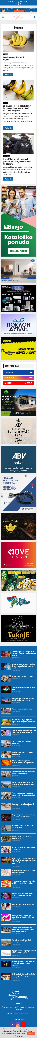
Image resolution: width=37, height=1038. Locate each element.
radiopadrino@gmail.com (21, 1013)
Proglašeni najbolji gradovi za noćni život (23, 688)
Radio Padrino (12, 2)
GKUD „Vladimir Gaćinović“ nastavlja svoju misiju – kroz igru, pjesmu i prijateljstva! (23, 976)
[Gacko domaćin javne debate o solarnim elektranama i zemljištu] (6, 784)
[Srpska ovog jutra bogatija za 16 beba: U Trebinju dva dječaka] (6, 806)
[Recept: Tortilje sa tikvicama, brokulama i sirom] (6, 839)
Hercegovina (7, 156)
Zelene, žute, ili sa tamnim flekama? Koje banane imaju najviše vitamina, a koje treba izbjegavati (17, 108)
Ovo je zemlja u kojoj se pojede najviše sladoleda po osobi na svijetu (23, 721)
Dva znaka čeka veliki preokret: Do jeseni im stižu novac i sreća (23, 699)
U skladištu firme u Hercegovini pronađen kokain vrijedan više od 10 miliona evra (17, 161)
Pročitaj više (19, 1036)
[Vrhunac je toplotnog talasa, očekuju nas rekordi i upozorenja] (6, 763)
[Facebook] (12, 1024)
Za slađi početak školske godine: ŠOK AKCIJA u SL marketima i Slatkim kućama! (23, 883)
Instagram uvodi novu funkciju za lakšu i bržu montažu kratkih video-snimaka (23, 917)
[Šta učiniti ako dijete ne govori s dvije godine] (6, 754)
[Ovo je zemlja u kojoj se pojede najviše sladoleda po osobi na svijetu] (6, 722)
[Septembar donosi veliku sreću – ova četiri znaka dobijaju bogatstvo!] (6, 733)
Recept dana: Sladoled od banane (22, 676)
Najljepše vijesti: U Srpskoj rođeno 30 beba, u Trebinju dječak (24, 952)
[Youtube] (23, 1024)
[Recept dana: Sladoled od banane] (6, 678)
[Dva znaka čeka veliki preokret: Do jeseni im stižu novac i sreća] (6, 700)
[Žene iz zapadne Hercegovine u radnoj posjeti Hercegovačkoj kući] (6, 795)
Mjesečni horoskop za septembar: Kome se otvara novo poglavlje (23, 894)
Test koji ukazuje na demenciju (22, 709)
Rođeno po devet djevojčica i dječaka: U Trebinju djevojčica (24, 871)
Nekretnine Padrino (25, 2)
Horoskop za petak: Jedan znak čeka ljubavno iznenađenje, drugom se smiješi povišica (23, 666)
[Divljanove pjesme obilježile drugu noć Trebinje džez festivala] (6, 817)
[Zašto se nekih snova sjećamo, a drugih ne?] (6, 743)
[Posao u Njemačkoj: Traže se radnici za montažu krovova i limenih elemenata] (6, 964)
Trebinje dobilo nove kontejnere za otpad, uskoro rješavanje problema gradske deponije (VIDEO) (23, 929)
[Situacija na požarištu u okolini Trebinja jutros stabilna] (6, 942)
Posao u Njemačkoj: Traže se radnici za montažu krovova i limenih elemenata (23, 963)
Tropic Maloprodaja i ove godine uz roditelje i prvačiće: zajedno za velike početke (24, 653)
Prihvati (30, 1033)
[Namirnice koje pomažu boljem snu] (6, 906)
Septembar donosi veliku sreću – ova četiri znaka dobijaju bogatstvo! (24, 731)
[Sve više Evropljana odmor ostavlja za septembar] (6, 849)
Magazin (6, 54)
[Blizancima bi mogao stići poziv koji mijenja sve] (6, 828)
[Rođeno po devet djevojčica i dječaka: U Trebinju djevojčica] (6, 872)
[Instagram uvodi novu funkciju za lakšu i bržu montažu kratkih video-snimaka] (6, 917)
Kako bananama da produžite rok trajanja (15, 58)
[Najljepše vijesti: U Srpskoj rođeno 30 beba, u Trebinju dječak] (6, 953)
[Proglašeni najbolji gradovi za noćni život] (6, 689)
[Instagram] (18, 1024)
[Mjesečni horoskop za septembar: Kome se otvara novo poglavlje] (6, 896)
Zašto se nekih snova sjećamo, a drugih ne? (22, 742)
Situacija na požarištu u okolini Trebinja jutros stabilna (22, 941)
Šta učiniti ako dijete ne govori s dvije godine (22, 753)
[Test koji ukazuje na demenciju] (6, 711)
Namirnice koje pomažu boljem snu (23, 904)
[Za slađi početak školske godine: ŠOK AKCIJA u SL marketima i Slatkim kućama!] (6, 883)
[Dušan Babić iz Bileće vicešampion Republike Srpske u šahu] (6, 774)
